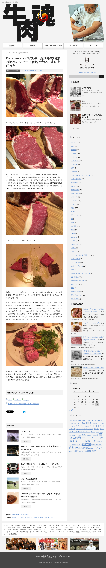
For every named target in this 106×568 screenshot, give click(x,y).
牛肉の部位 (75, 182)
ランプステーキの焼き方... (92, 323)
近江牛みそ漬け (83, 451)
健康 (72, 222)
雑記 (72, 208)
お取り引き (75, 244)
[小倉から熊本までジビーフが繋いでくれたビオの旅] (13, 473)
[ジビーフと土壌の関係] (13, 488)
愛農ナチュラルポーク (78, 280)
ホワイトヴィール (77, 266)
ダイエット (93, 426)
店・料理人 (41, 70)
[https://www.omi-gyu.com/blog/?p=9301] (22, 404)
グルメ (73, 204)
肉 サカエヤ (75, 284)
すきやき (74, 157)
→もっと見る (75, 128)
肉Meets (74, 447)
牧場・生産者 (75, 193)
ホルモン (74, 153)
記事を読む (26, 441)
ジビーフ (73, 426)
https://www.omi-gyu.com (87, 72)
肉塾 (72, 288)
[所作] (75, 110)
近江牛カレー (75, 215)
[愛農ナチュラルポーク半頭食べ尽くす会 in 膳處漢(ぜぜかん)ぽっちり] (13, 455)
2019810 (71, 420)
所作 (83, 101)
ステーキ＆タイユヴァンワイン (81, 175)
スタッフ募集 (75, 259)
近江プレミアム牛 (77, 295)
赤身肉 (85, 448)
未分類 (73, 226)
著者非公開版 (75, 291)
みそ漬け (74, 171)
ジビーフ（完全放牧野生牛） (29, 70)
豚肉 (82, 448)
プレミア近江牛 (89, 429)
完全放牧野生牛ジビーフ (85, 436)
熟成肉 (73, 150)
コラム (73, 251)
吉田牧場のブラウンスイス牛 (80, 273)
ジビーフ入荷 (26, 431)
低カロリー (75, 435)
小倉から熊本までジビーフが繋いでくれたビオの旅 (40, 464)
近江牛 (73, 142)
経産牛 (99, 445)
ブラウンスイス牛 (80, 429)
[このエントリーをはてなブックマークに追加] (24, 412)
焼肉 (72, 168)
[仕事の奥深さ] (75, 96)
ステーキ (74, 164)
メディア (74, 197)
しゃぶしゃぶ (75, 161)
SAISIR (73, 233)
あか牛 (73, 240)
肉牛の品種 (75, 190)
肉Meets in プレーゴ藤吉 (20, 514)
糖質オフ (94, 445)
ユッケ (88, 431)
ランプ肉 (93, 431)
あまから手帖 (90, 420)
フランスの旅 (75, 262)
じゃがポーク (98, 420)
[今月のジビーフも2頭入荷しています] (75, 123)
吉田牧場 (87, 435)
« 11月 (71, 410)
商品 (72, 146)
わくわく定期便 (76, 179)
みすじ (76, 423)
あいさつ (74, 237)
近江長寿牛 (75, 299)
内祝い (79, 435)
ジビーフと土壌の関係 (29, 479)
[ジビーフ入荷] (13, 441)
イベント (74, 201)
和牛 (91, 435)
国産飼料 (95, 435)
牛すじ (73, 211)
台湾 (72, 270)
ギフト (73, 248)
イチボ (94, 423)
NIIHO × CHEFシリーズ (80, 420)
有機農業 (74, 444)
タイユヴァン (85, 426)
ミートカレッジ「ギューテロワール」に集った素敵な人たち (33, 517)
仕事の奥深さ (87, 88)
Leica (73, 230)
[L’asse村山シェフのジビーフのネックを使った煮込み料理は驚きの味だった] (13, 503)
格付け (73, 186)
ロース (97, 431)
